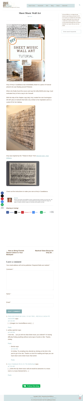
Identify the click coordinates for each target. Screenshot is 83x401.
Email (8, 302)
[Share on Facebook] (2, 193)
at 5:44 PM (11, 332)
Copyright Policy (53, 397)
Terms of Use (46, 397)
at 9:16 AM (11, 321)
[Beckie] (10, 200)
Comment (9, 269)
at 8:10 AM (14, 349)
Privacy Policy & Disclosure (36, 397)
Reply (9, 327)
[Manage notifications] (80, 398)
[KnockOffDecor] (16, 5)
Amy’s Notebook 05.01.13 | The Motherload (21, 364)
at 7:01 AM (11, 366)
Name (8, 294)
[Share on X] (2, 195)
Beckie (30, 16)
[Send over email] (2, 204)
